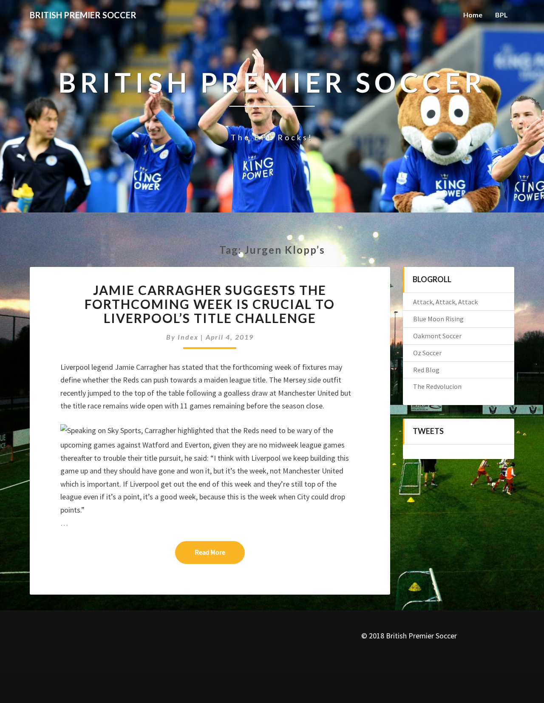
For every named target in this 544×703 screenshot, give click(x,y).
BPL (501, 15)
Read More (220, 551)
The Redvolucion (437, 386)
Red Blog (426, 370)
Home (472, 15)
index (188, 337)
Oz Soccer (427, 353)
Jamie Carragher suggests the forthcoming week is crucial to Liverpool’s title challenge (210, 304)
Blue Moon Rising (438, 319)
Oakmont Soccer (437, 336)
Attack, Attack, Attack (445, 302)
